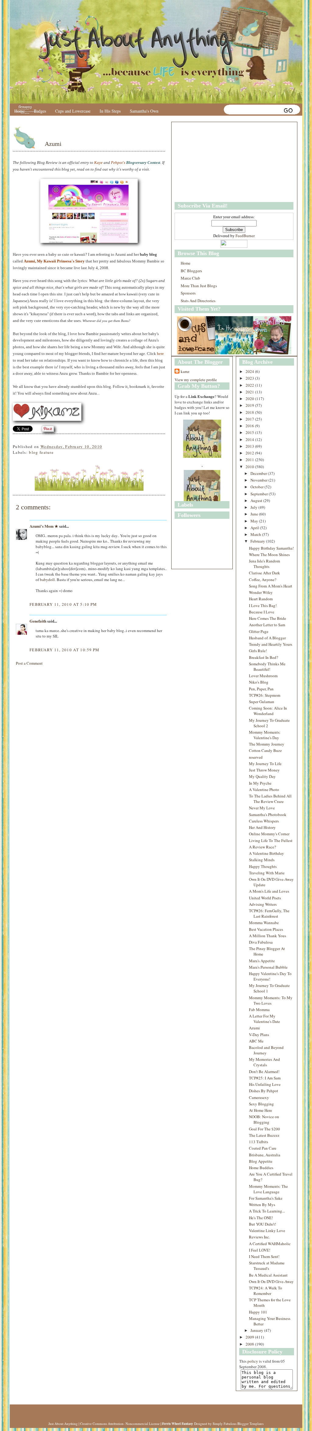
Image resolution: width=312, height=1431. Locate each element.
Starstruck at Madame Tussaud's (267, 1265)
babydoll (47, 579)
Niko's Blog (258, 682)
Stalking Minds (262, 859)
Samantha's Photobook (267, 814)
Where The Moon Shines (269, 554)
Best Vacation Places (266, 929)
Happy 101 (258, 1312)
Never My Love (262, 808)
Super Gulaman (261, 701)
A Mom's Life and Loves (269, 891)
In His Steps (110, 111)
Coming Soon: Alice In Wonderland (268, 710)
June (254, 514)
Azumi (53, 143)
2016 (250, 425)
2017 (250, 419)
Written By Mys (262, 1204)
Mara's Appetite (262, 960)
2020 (250, 398)
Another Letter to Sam (267, 624)
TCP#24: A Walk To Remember (265, 1290)
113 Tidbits (258, 1141)
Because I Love (261, 612)
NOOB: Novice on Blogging (264, 1119)
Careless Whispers (264, 821)
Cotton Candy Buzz (265, 750)
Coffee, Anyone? (262, 579)
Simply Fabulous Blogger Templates (238, 1423)
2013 (250, 446)
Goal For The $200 (264, 1129)
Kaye (98, 162)
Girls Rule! (258, 650)
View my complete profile (196, 379)
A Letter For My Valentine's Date (264, 1018)
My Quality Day (262, 776)
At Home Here (260, 1110)
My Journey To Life (265, 763)
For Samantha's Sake (265, 1198)
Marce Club (190, 278)
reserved (256, 757)
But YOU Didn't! (262, 1224)
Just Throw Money (264, 770)
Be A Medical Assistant (268, 1275)
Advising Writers (263, 904)
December (259, 473)
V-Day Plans (259, 1034)
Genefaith (38, 621)
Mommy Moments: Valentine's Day (265, 734)
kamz (185, 371)
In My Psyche (260, 783)
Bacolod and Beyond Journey (266, 1050)
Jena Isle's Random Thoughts (264, 563)
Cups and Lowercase (72, 111)
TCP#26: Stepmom (264, 695)
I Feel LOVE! (259, 1250)
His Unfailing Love (265, 1084)
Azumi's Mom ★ (44, 526)
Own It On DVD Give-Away (271, 1281)
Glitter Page (258, 631)
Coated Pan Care (262, 1148)
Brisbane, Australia (264, 1155)
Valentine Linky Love (267, 1230)
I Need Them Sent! (264, 1256)
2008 (250, 1344)
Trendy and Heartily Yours (270, 644)
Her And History (262, 827)
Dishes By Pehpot (263, 1090)
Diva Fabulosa (261, 942)
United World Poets (265, 898)
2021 (250, 392)
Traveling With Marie (267, 873)
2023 (250, 378)
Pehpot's (118, 162)
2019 (250, 405)
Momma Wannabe (264, 922)
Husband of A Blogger (267, 638)
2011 (250, 459)
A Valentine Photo (264, 789)
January (257, 1330)
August (256, 500)
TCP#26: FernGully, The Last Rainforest (269, 913)
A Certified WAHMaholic (270, 1243)
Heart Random (261, 599)
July (254, 507)
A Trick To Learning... (267, 1211)
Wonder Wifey (261, 592)
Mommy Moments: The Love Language (268, 1188)
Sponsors (188, 293)
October (257, 487)
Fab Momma (259, 1009)
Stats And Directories (198, 300)
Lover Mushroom (263, 675)
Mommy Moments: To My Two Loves (270, 1000)
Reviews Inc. (259, 1237)
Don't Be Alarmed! (264, 1071)
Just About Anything (63, 1423)
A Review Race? (262, 847)
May (254, 521)
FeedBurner (245, 235)
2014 (250, 439)
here (160, 353)
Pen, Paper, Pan (261, 689)
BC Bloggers (191, 270)
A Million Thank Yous (267, 935)
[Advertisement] (213, 162)
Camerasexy (259, 1097)
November (259, 480)
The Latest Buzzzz (264, 1135)
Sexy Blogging (261, 1104)
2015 (250, 432)
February (258, 541)
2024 (250, 371)
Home (19, 111)
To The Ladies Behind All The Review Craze (270, 798)
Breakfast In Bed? (263, 657)
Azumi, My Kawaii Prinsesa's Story (54, 261)
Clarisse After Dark (264, 573)
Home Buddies (261, 1167)
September (259, 494)
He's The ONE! (261, 1217)
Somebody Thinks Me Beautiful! (267, 666)
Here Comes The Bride (267, 618)
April (255, 527)
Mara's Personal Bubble (268, 967)
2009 (250, 1337)
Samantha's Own (144, 111)
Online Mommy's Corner (269, 834)
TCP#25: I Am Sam (265, 1078)
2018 (250, 412)
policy (252, 1361)
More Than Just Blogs (199, 285)
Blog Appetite (260, 1161)
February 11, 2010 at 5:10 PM (63, 604)
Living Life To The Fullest (270, 840)
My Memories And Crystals (264, 1062)
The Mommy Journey (266, 744)
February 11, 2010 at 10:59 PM (65, 649)
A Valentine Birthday (266, 853)
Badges (40, 111)
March (256, 534)
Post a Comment (29, 663)
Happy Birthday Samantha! (271, 548)
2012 (250, 453)
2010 (250, 466)
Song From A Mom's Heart (270, 586)
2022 (250, 385)
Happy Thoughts (263, 866)
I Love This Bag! (263, 605)
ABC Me (256, 1041)
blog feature (41, 452)
